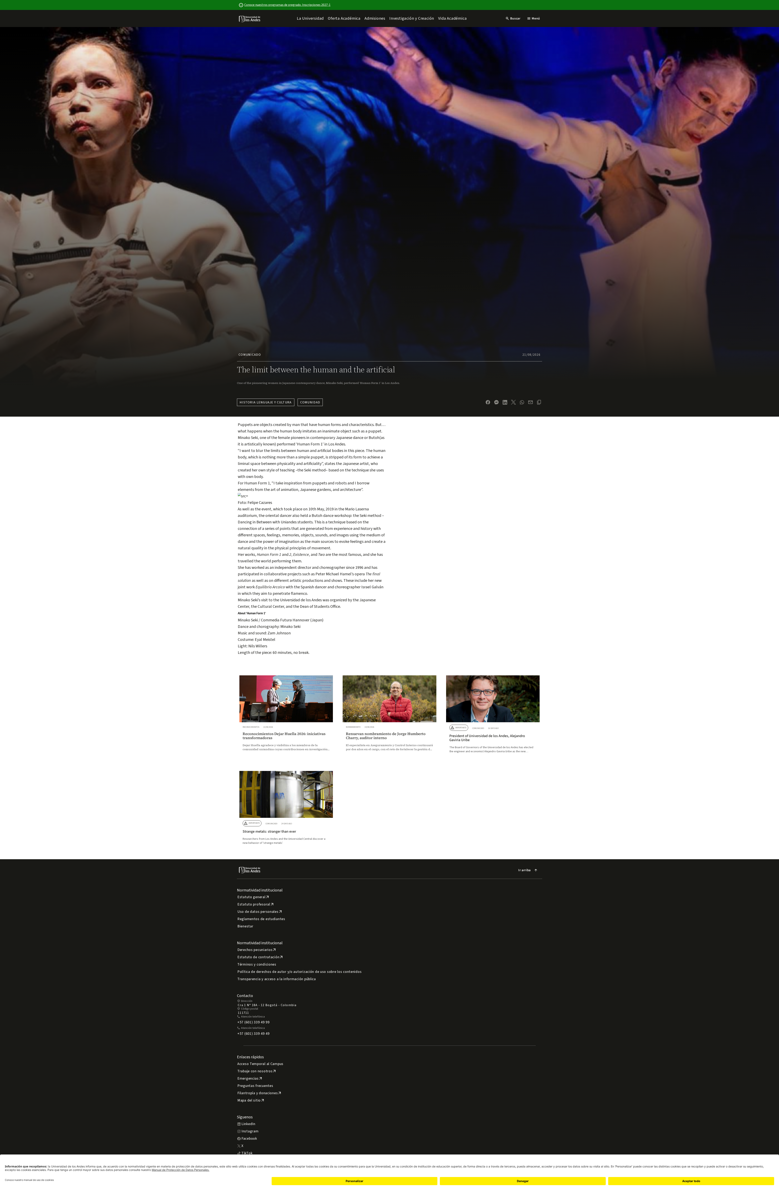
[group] (286, 717)
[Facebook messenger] (496, 402)
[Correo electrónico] (530, 402)
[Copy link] (539, 402)
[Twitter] (513, 402)
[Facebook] (488, 402)
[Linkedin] (505, 402)
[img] (250, 19)
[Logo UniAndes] (250, 19)
